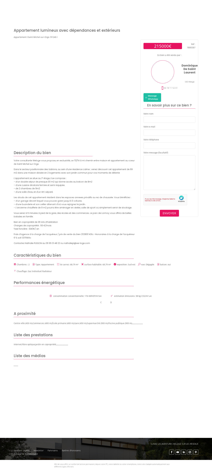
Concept (127, 4)
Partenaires (53, 450)
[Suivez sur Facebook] (171, 452)
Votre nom (148, 113)
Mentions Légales (22, 450)
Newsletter (39, 450)
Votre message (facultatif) (155, 152)
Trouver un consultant (155, 10)
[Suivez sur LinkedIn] (183, 452)
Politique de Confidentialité (26, 454)
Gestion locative (159, 4)
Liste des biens (142, 4)
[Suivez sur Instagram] (189, 452)
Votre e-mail (149, 126)
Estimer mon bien (108, 10)
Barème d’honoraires (71, 450)
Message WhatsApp (153, 97)
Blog (189, 4)
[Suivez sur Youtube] (177, 452)
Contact (197, 4)
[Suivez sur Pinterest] (195, 452)
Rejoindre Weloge (131, 10)
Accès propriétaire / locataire (184, 10)
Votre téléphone (151, 139)
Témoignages (177, 4)
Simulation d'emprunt (84, 10)
